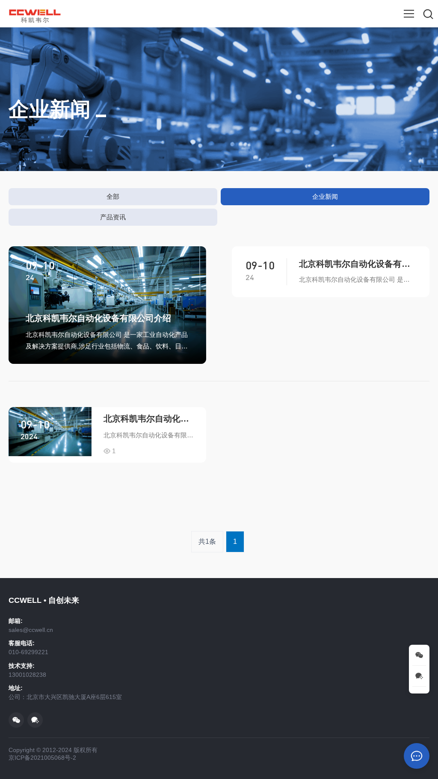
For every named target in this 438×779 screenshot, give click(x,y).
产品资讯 (113, 217)
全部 (113, 196)
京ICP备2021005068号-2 (42, 757)
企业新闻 (325, 196)
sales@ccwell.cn (31, 629)
